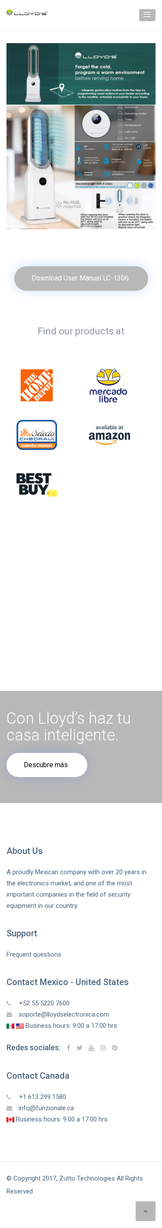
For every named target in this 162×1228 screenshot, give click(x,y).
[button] (147, 15)
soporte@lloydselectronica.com (64, 1014)
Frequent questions (33, 954)
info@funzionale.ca (46, 1108)
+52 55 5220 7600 (43, 1003)
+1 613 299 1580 (41, 1097)
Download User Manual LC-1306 (80, 278)
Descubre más (46, 765)
